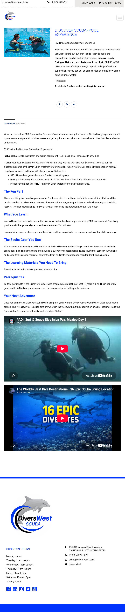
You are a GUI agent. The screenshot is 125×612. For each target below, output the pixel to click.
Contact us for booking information (86, 86)
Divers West (75, 564)
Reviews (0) (21, 123)
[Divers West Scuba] (10, 16)
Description (9, 123)
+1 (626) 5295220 (59, 2)
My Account (88, 3)
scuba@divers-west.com (81, 559)
